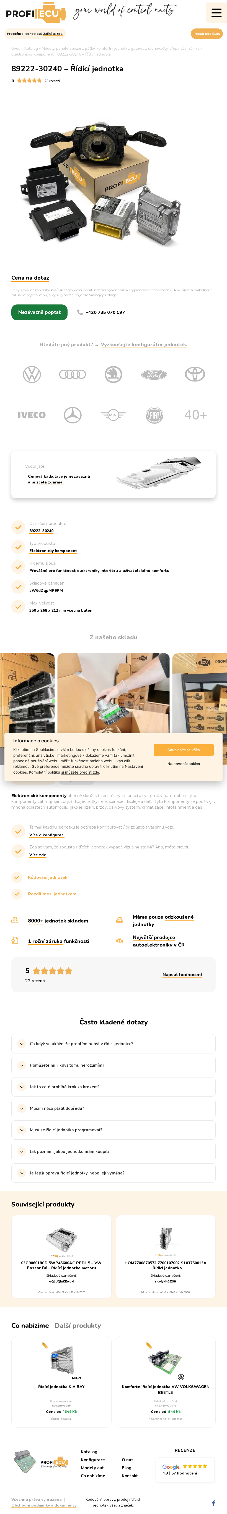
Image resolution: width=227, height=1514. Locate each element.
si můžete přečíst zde (80, 772)
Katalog (89, 1452)
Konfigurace (93, 1460)
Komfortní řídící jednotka (165, 1419)
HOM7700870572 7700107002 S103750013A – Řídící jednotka (166, 1266)
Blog (126, 1468)
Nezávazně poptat (39, 312)
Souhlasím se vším (183, 750)
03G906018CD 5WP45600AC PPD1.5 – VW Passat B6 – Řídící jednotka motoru (61, 1266)
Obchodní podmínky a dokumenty (43, 1505)
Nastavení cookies (183, 763)
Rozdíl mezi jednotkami (53, 894)
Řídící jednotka (61, 1419)
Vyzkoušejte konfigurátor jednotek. (144, 344)
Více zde (37, 855)
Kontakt (130, 1476)
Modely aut (92, 1468)
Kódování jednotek (48, 877)
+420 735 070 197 (105, 312)
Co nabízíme (93, 1476)
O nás (127, 1460)
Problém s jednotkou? (35, 33)
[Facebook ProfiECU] (214, 1503)
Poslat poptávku (207, 33)
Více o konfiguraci (47, 835)
